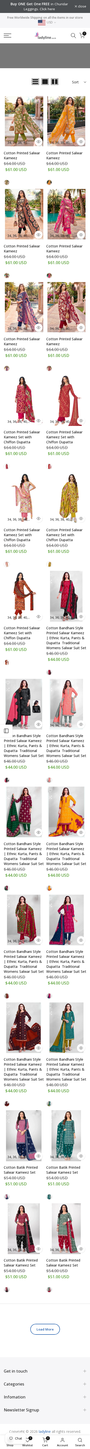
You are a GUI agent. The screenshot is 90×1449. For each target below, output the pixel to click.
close (81, 6)
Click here (47, 9)
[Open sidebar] (6, 731)
